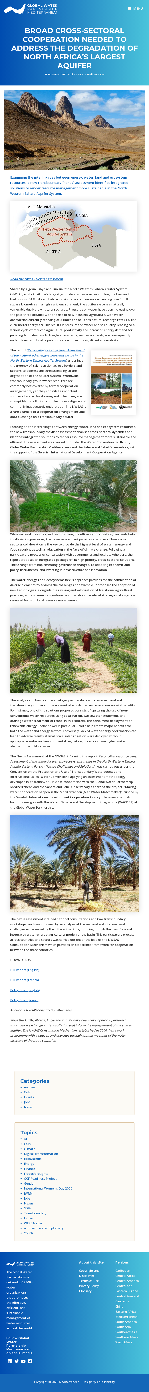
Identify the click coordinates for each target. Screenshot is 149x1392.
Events (29, 1097)
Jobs (27, 1102)
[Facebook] (30, 1361)
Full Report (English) (24, 970)
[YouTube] (23, 1361)
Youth (28, 1233)
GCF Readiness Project (40, 1178)
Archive (72, 74)
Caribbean (122, 1270)
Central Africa (125, 1276)
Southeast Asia (126, 1332)
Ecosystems (32, 1159)
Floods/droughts (36, 1173)
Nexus (28, 1203)
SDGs (28, 1208)
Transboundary (35, 1213)
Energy (29, 1163)
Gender (29, 1183)
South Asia (123, 1327)
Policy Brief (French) (24, 1000)
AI (25, 1139)
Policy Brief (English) (25, 990)
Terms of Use (89, 1281)
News (81, 74)
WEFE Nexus (33, 1223)
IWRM (28, 1193)
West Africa (123, 1342)
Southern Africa (126, 1337)
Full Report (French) (24, 980)
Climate (29, 1149)
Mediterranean (95, 74)
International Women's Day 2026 (48, 1188)
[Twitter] (16, 1361)
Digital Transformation (41, 1154)
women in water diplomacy (44, 1228)
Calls (27, 1092)
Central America (127, 1281)
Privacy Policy (89, 1286)
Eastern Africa (125, 1311)
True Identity (106, 1382)
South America (126, 1322)
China (119, 1306)
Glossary (85, 1291)
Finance (29, 1169)
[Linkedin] (10, 1361)
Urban (28, 1218)
